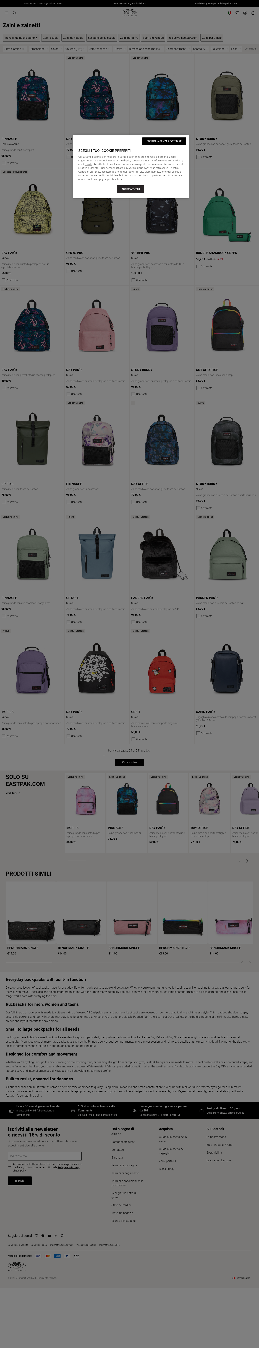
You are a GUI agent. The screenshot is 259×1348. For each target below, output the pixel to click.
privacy (178, 160)
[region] (131, 166)
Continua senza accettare (164, 141)
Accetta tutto (131, 189)
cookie (88, 164)
